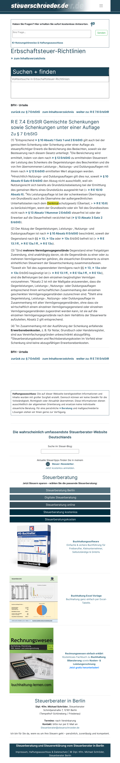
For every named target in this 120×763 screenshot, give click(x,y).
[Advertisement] (60, 91)
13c (67, 238)
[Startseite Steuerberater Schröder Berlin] (53, 5)
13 (43, 238)
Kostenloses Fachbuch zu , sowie (84, 660)
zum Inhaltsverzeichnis (29, 58)
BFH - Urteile (19, 105)
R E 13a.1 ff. (31, 243)
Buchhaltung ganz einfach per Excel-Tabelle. (86, 599)
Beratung (67, 408)
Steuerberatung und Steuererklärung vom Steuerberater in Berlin (60, 745)
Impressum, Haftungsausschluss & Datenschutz (42, 751)
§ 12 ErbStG (62, 158)
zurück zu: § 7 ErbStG (25, 112)
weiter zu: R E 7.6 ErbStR (92, 112)
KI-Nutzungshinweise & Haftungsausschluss (37, 42)
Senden (101, 32)
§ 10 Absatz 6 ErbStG (64, 233)
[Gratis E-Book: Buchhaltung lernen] (31, 660)
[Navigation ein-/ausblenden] (101, 6)
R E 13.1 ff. (61, 273)
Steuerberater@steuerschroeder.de (60, 727)
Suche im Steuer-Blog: (60, 446)
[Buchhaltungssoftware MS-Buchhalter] (33, 546)
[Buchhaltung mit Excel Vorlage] (34, 598)
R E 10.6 (101, 203)
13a (51, 238)
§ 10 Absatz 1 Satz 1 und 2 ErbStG (60, 140)
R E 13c (48, 243)
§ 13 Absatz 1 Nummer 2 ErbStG (49, 212)
